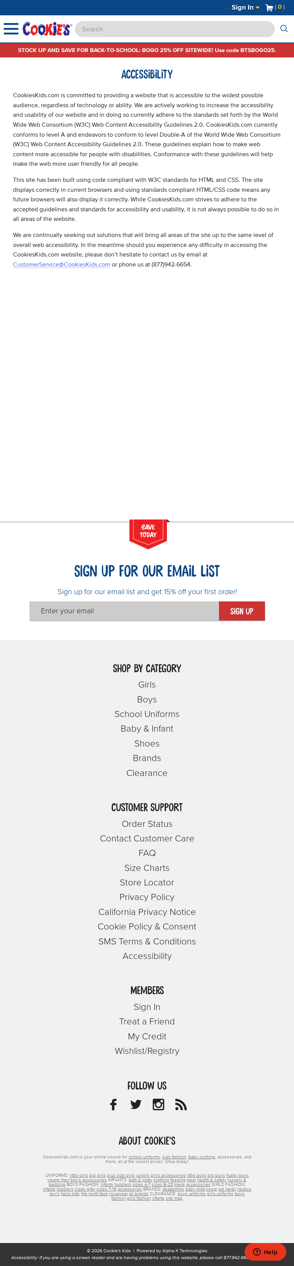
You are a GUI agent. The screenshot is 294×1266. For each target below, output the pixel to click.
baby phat (195, 1189)
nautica (244, 1189)
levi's (54, 1194)
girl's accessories (168, 1175)
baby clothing (201, 1157)
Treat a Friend (147, 1021)
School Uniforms (147, 714)
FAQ (147, 853)
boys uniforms (192, 1194)
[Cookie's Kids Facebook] (113, 1106)
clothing (161, 1180)
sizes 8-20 (162, 1185)
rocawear (118, 1194)
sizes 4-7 (141, 1185)
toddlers (122, 1185)
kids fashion (174, 1157)
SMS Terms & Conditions (147, 941)
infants (107, 1185)
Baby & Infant (147, 728)
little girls (79, 1175)
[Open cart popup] (288, 7)
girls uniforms (220, 1194)
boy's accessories (88, 1180)
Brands (147, 758)
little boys (196, 1175)
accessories (198, 1185)
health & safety (211, 1180)
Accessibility (147, 956)
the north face (94, 1194)
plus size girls (121, 1175)
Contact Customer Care (147, 838)
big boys (216, 1175)
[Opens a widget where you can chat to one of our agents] (265, 1252)
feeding (178, 1180)
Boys (147, 699)
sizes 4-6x (85, 1189)
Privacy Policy (147, 897)
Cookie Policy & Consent (147, 926)
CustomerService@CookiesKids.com (61, 264)
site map (174, 1198)
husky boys (237, 1175)
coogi (211, 1189)
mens (179, 1185)
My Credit (147, 1036)
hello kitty (70, 1194)
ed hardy (227, 1189)
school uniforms (144, 1157)
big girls (97, 1175)
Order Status (147, 824)
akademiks (173, 1189)
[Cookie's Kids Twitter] (136, 1106)
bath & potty (140, 1180)
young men (58, 1180)
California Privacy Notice (147, 912)
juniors (142, 1175)
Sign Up (241, 611)
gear (191, 1180)
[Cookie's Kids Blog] (181, 1106)
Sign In (243, 7)
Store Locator (147, 882)
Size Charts (147, 868)
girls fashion (139, 1198)
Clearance (147, 773)
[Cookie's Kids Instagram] (158, 1106)
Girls (147, 684)
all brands (139, 1194)
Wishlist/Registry (147, 1051)
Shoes (147, 743)
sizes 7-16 (106, 1189)
